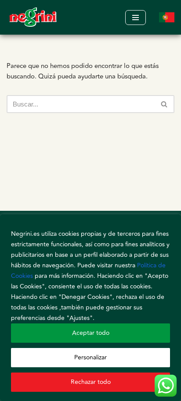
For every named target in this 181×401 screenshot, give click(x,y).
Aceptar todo (90, 332)
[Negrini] (33, 17)
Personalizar (90, 357)
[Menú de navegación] (135, 17)
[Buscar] (164, 104)
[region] (90, 307)
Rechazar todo (91, 382)
